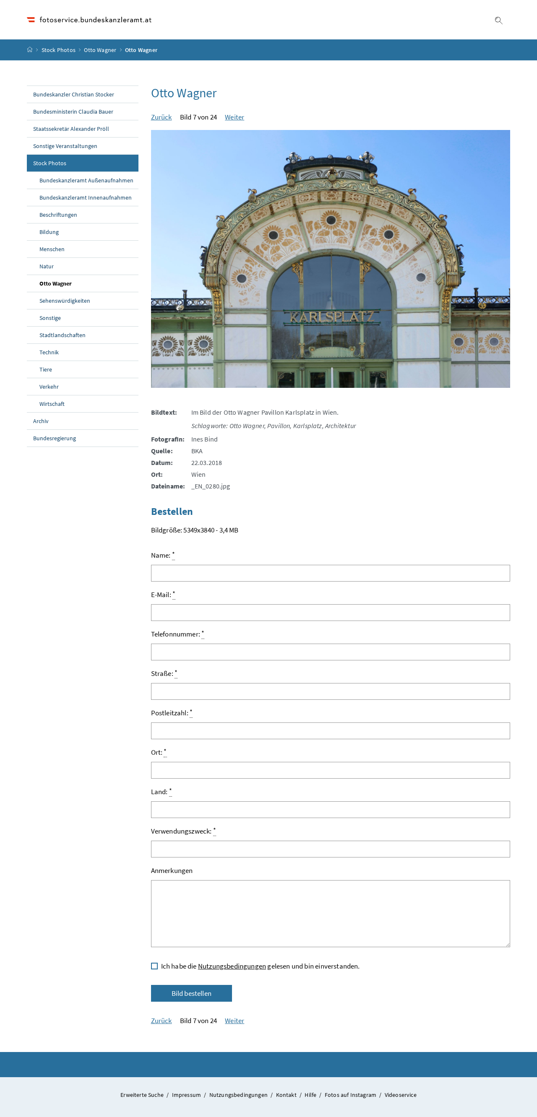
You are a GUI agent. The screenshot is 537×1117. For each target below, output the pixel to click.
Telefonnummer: (178, 634)
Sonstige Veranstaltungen (65, 146)
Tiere (45, 369)
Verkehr (49, 386)
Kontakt (287, 1095)
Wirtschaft (52, 404)
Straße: (164, 673)
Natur (46, 266)
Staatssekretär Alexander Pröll (71, 128)
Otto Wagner (100, 50)
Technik (49, 352)
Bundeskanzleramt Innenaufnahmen (85, 197)
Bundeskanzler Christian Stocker (73, 94)
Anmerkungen (172, 870)
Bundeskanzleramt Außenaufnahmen (86, 180)
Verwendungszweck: (183, 831)
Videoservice (401, 1095)
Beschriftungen (58, 214)
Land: (161, 791)
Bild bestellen (191, 993)
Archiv (41, 421)
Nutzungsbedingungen (232, 966)
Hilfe (311, 1095)
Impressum (187, 1095)
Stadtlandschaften (62, 335)
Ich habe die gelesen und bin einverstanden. (260, 966)
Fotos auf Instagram (351, 1095)
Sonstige (50, 318)
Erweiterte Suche (142, 1095)
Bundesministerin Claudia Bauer (73, 111)
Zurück (161, 117)
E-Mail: (163, 594)
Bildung (49, 232)
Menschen (52, 249)
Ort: (159, 752)
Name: (163, 555)
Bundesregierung (54, 438)
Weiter (234, 117)
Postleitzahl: (172, 712)
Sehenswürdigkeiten (64, 300)
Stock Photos (59, 50)
